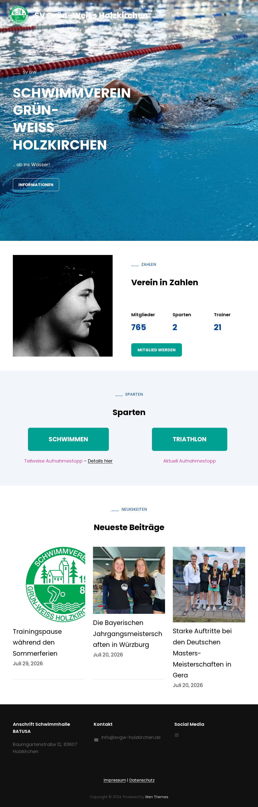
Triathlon (190, 439)
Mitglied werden (157, 350)
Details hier (100, 461)
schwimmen (68, 439)
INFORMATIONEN (35, 184)
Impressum (115, 780)
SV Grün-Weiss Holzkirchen (91, 15)
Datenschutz (142, 780)
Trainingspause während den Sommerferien (37, 642)
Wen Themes (156, 796)
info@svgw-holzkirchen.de (130, 737)
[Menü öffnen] (243, 15)
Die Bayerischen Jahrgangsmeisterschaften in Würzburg (127, 633)
